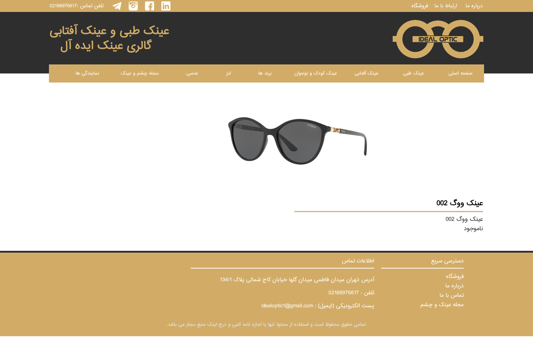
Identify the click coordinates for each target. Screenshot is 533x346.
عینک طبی (413, 73)
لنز (228, 73)
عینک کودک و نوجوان (315, 73)
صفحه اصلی (460, 73)
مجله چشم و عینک (140, 73)
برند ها (265, 73)
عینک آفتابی (366, 73)
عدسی (192, 73)
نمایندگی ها (87, 73)
